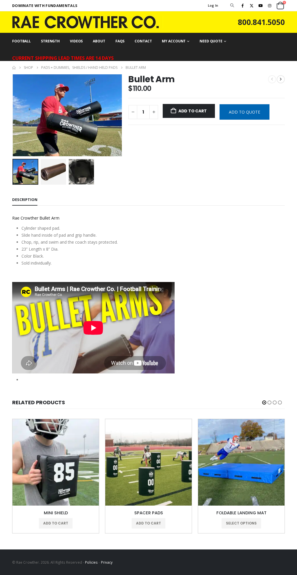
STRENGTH (50, 41)
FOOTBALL (21, 41)
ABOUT (99, 41)
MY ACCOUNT (174, 41)
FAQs (120, 41)
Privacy (107, 562)
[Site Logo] (87, 22)
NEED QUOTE (211, 41)
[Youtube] (261, 5)
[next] (281, 79)
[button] (232, 5)
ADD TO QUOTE (244, 112)
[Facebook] (242, 5)
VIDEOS (76, 41)
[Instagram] (270, 5)
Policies (91, 562)
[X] (251, 5)
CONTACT (143, 41)
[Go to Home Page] (14, 67)
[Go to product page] (55, 462)
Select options (241, 523)
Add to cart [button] (55, 523)
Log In (213, 5)
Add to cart (192, 111)
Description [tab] (24, 199)
